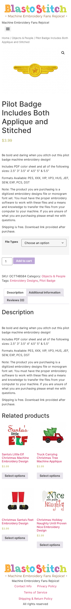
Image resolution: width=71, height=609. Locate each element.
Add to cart (24, 261)
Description (15, 292)
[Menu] (8, 29)
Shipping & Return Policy (35, 598)
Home (5, 38)
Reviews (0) (15, 300)
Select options (15, 476)
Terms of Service (35, 592)
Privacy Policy (47, 586)
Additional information (44, 292)
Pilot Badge (47, 280)
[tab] (15, 292)
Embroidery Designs (24, 280)
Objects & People (22, 38)
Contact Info (23, 586)
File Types (11, 241)
